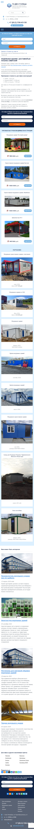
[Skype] (18, 772)
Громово (7, 765)
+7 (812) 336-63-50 (18, 22)
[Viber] (14, 772)
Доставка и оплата (22, 801)
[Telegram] (21, 772)
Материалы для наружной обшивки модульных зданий (15, 672)
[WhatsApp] (16, 772)
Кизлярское (8, 758)
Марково (7, 755)
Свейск (7, 762)
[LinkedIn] (11, 772)
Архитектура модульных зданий (14, 620)
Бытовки (4, 803)
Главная (3, 51)
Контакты (20, 811)
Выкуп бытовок (21, 803)
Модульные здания (7, 805)
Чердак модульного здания (12, 723)
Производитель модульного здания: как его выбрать (15, 577)
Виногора (22, 755)
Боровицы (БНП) (24, 762)
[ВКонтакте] (2, 772)
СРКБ (3, 807)
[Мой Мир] (7, 772)
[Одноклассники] (5, 772)
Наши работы (21, 805)
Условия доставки (12, 51)
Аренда (4, 809)
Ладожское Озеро (24, 760)
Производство (21, 807)
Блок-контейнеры (6, 801)
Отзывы (20, 809)
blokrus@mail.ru (8, 819)
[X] (9, 772)
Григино (7, 760)
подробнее (28, 156)
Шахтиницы (22, 758)
